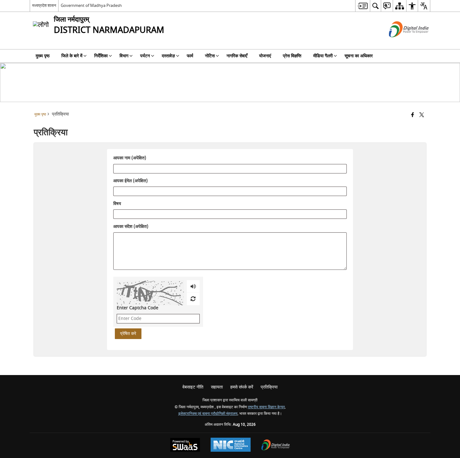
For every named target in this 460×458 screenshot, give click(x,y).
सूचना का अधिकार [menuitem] (359, 56)
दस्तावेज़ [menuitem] (168, 56)
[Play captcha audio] (193, 286)
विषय (117, 204)
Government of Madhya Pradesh (91, 5)
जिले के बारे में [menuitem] (71, 56)
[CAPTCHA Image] (150, 292)
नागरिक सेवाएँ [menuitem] (237, 56)
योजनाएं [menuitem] (265, 56)
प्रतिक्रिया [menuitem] (269, 387)
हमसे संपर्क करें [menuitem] (241, 387)
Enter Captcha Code (137, 308)
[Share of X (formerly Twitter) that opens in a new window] (422, 115)
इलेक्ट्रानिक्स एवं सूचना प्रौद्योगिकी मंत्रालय (208, 413)
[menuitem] (362, 6)
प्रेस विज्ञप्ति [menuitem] (292, 56)
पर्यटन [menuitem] (145, 56)
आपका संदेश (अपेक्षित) (130, 227)
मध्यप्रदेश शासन (44, 5)
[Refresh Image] (193, 299)
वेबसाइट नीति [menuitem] (192, 387)
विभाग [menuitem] (124, 56)
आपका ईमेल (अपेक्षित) (130, 181)
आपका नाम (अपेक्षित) (129, 158)
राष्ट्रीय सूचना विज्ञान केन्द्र (266, 407)
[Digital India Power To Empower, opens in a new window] (276, 445)
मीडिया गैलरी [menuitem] (323, 56)
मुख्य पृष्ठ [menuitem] (42, 56)
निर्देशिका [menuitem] (101, 56)
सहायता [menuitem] (217, 387)
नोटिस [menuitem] (210, 56)
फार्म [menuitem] (190, 56)
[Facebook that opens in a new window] (413, 115)
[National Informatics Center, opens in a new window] (230, 445)
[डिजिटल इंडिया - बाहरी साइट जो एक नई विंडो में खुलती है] (401, 42)
